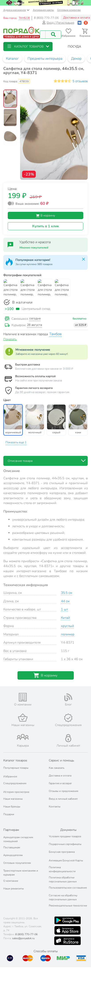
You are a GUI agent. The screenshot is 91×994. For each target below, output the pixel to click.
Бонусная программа (62, 852)
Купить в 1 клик (45, 226)
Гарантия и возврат (60, 783)
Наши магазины (13, 799)
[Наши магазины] (22, 717)
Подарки (8, 814)
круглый (67, 626)
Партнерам (11, 830)
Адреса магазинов (14, 10)
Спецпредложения (14, 783)
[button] (28, 46)
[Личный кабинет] (68, 738)
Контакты (55, 806)
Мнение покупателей (33, 248)
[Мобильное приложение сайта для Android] (67, 920)
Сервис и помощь (61, 760)
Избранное (10, 776)
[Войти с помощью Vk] (80, 22)
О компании (10, 881)
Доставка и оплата (60, 775)
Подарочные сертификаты (65, 844)
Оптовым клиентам (69, 10)
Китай (65, 618)
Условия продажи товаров (65, 836)
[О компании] (22, 697)
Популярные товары (15, 768)
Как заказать (56, 768)
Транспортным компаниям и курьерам (20, 872)
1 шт (64, 609)
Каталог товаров (15, 760)
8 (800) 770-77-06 (46, 18)
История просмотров (16, 792)
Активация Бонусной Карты (66, 860)
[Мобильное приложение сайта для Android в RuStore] (67, 940)
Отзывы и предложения (63, 791)
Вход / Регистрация (60, 23)
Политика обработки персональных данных (63, 879)
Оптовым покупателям (17, 863)
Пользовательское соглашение (68, 887)
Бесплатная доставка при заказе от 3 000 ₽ (44, 369)
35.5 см (66, 593)
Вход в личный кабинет (63, 799)
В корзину (47, 215)
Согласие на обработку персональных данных (63, 897)
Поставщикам (11, 847)
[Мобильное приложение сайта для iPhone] (67, 930)
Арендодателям (13, 855)
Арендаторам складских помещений (18, 839)
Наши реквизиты (13, 888)
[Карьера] (22, 737)
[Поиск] (53, 34)
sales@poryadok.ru (23, 938)
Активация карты (43, 10)
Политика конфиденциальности (62, 869)
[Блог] (68, 697)
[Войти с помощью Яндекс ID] (86, 22)
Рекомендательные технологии (68, 905)
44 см (65, 601)
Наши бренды (11, 806)
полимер (67, 634)
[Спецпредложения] (68, 717)
